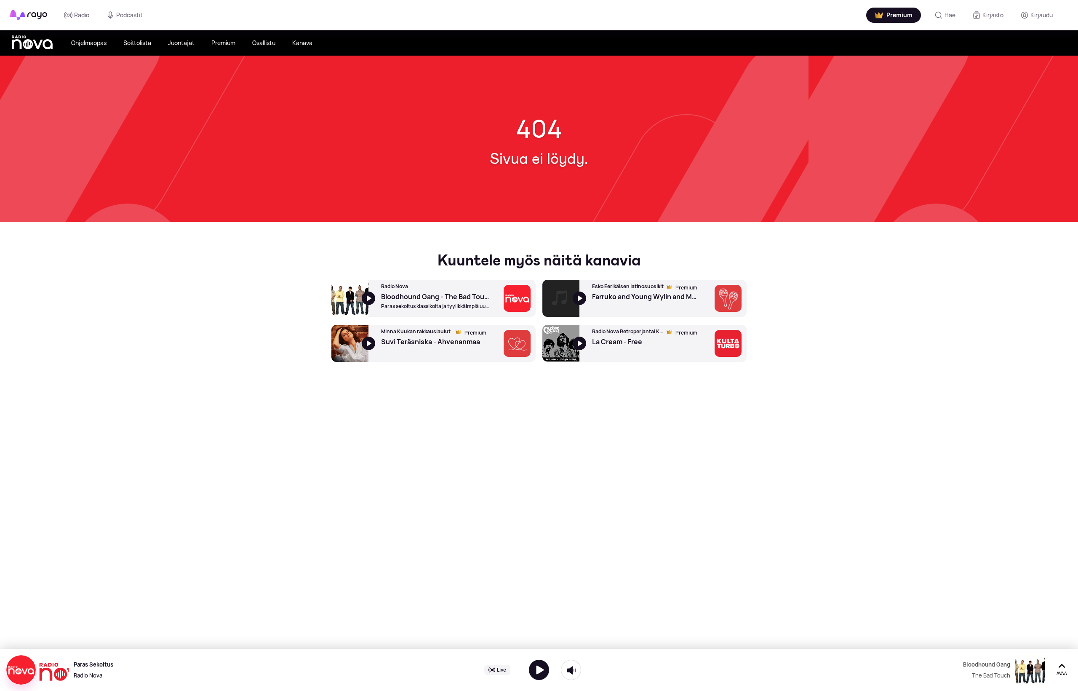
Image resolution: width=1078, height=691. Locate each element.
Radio (81, 15)
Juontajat (181, 43)
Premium (223, 43)
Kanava (302, 43)
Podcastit (129, 15)
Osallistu (263, 43)
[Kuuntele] (539, 670)
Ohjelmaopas (89, 43)
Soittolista (137, 43)
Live (501, 669)
